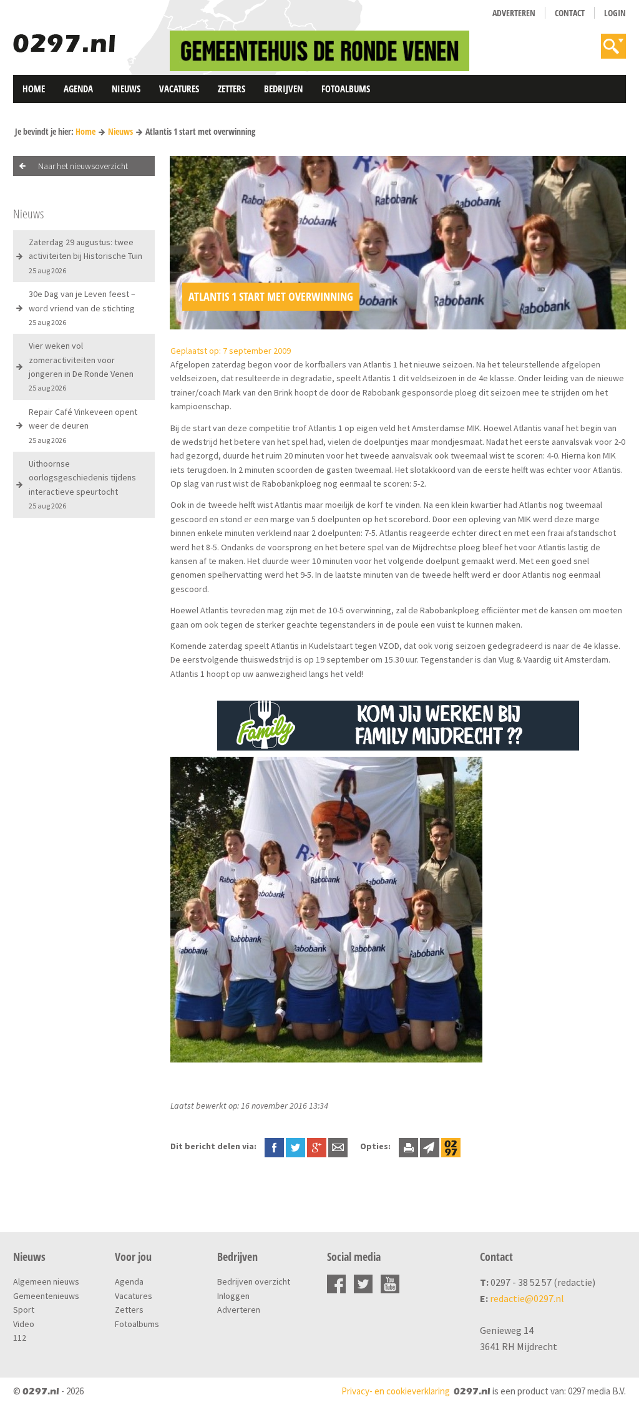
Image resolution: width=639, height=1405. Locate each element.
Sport (23, 1309)
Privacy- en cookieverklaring (395, 1391)
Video (23, 1324)
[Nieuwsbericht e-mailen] (338, 1146)
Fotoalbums (345, 88)
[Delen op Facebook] (274, 1146)
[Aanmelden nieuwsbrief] (429, 1146)
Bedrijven (283, 88)
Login (615, 13)
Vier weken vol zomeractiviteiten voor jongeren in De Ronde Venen (81, 366)
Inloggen (233, 1295)
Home (33, 88)
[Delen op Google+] (316, 1146)
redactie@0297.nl (527, 1298)
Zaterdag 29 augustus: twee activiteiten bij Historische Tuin (85, 255)
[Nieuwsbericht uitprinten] (408, 1146)
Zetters (231, 88)
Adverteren (513, 13)
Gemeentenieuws (46, 1295)
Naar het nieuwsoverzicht (83, 166)
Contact (570, 13)
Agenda (78, 88)
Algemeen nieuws (46, 1281)
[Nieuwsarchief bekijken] (451, 1146)
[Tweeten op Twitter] (295, 1146)
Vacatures (179, 88)
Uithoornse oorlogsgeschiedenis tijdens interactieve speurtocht (82, 484)
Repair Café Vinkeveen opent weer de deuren (83, 425)
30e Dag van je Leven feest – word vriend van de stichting (82, 307)
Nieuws (126, 88)
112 (19, 1337)
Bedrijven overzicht (253, 1281)
